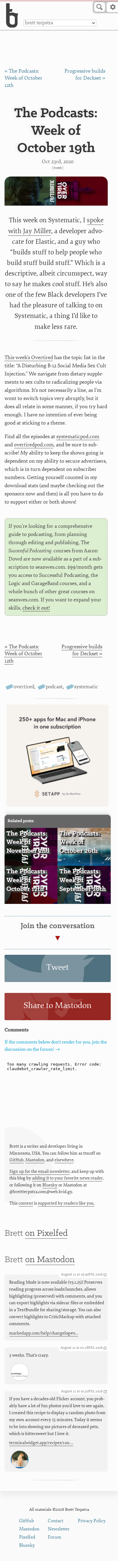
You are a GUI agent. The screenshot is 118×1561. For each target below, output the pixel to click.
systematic (86, 686)
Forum (54, 1537)
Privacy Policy (92, 1521)
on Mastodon (50, 1260)
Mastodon (34, 1160)
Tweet (58, 168)
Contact (55, 1521)
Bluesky (49, 1185)
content (25, 1203)
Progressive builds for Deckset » (81, 650)
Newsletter (59, 1529)
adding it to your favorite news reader (67, 1178)
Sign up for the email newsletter (39, 1171)
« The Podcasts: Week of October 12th (23, 78)
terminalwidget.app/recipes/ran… (41, 1443)
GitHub (16, 1160)
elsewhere (64, 1160)
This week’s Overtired (29, 357)
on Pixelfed (46, 1233)
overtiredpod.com (34, 445)
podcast (54, 686)
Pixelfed (27, 1537)
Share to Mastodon (57, 1005)
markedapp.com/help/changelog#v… (43, 1333)
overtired (24, 686)
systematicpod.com (77, 436)
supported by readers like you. (66, 1203)
